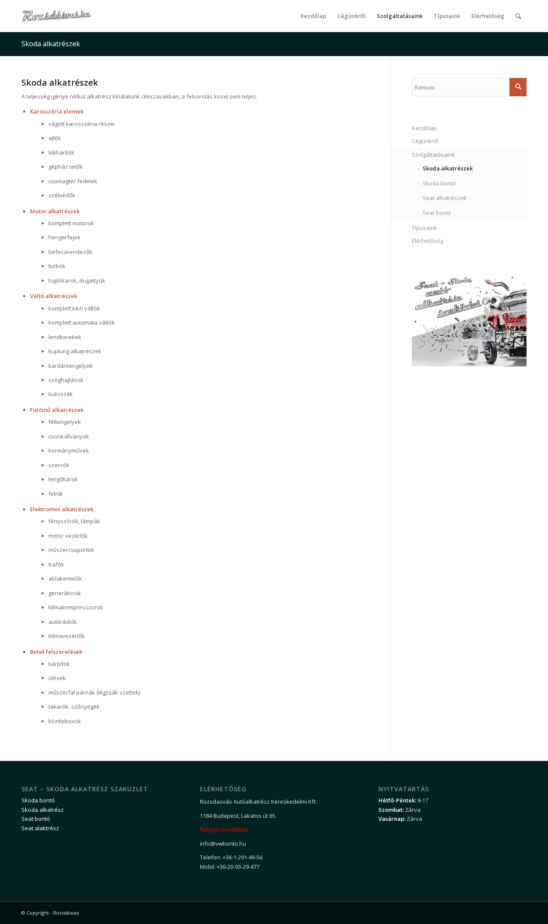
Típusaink (424, 228)
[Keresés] (518, 16)
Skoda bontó (439, 183)
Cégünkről (425, 141)
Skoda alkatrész (42, 810)
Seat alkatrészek (445, 198)
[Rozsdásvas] (56, 16)
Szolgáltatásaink (433, 154)
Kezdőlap (424, 128)
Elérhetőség (427, 240)
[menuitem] (313, 16)
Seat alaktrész (40, 828)
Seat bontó (437, 213)
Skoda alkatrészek (50, 43)
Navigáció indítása (223, 829)
